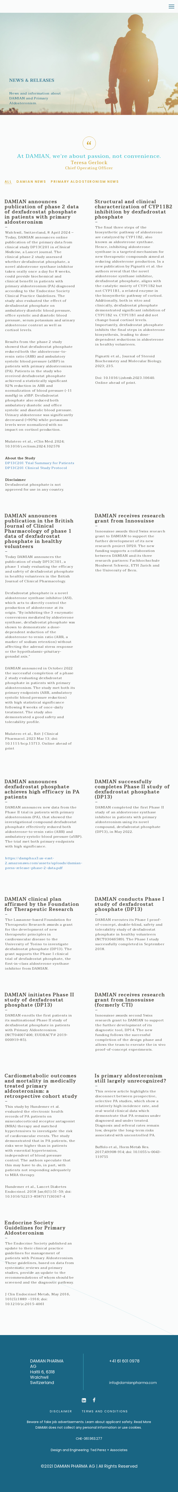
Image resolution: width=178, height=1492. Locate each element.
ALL (8, 181)
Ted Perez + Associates (108, 1450)
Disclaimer (61, 1411)
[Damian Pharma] (22, 6)
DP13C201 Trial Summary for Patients (39, 463)
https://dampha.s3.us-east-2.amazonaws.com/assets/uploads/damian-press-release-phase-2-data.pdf (44, 863)
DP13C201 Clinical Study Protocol (36, 468)
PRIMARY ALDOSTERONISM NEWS (85, 181)
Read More (142, 1422)
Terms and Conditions (105, 1411)
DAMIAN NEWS (31, 181)
